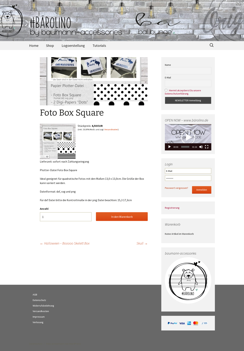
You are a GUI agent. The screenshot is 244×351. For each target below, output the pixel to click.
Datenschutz (39, 300)
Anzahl (44, 208)
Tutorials (99, 45)
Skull (142, 243)
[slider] (185, 147)
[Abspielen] (169, 147)
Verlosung (38, 322)
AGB (35, 294)
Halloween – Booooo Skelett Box (64, 243)
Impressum (39, 316)
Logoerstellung (73, 45)
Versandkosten (111, 129)
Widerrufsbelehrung (43, 305)
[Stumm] (201, 147)
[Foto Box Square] (58, 141)
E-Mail (168, 77)
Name (168, 64)
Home (33, 45)
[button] (188, 137)
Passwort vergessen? (176, 188)
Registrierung (172, 207)
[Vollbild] (206, 147)
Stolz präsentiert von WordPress (63, 343)
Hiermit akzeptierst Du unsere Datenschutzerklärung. (183, 92)
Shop (50, 45)
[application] (188, 137)
